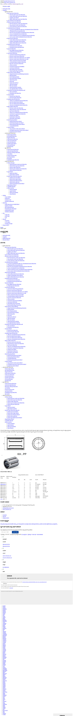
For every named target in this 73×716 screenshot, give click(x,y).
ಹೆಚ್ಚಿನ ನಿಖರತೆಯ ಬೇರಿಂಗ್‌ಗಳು (12, 106)
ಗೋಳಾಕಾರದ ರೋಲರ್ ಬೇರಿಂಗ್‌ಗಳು (13, 44)
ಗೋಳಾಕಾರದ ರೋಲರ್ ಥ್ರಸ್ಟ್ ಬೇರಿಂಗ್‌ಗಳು (17, 47)
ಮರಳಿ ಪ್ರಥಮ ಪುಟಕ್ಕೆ (6, 8)
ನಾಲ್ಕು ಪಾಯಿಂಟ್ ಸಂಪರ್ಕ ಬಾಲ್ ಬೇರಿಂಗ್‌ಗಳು (17, 25)
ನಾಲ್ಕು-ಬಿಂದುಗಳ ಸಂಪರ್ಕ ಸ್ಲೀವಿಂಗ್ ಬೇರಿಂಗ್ (17, 128)
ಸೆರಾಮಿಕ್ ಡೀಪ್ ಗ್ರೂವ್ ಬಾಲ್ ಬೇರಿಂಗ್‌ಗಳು (17, 165)
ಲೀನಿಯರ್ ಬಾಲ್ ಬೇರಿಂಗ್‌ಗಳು (15, 96)
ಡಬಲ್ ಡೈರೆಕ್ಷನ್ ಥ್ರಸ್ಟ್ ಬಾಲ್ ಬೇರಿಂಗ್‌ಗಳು (16, 50)
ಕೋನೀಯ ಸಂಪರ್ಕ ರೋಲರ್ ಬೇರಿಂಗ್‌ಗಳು (17, 56)
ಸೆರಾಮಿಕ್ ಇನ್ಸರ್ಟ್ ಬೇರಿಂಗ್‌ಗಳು (15, 167)
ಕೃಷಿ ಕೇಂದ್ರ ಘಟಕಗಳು (11, 156)
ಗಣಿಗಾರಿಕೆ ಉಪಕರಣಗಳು (9, 211)
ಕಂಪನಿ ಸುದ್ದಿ (7, 216)
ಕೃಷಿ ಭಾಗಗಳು (9, 158)
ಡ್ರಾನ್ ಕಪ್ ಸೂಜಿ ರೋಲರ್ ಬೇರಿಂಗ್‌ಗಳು (16, 63)
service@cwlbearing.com (7, 557)
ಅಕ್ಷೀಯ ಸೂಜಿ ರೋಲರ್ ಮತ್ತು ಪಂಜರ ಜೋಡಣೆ (18, 60)
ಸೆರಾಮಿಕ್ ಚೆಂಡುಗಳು (13, 189)
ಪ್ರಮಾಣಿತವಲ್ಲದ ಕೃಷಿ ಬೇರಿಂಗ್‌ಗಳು (13, 159)
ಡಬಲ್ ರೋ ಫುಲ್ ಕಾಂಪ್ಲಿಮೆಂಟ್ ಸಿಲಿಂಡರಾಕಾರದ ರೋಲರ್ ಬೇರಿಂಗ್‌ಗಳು (22, 32)
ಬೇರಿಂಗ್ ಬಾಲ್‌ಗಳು (8, 422)
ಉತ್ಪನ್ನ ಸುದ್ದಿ (7, 214)
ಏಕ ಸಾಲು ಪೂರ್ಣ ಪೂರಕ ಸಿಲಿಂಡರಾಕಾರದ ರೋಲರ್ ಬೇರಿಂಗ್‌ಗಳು (21, 36)
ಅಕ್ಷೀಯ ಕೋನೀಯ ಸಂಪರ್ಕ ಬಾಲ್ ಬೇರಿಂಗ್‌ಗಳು (18, 109)
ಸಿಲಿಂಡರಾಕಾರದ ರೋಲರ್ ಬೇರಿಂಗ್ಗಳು (11, 262)
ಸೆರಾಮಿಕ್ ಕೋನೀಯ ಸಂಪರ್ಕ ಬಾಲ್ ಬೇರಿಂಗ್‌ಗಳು (18, 164)
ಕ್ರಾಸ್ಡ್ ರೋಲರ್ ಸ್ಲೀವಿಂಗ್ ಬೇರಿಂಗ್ (15, 131)
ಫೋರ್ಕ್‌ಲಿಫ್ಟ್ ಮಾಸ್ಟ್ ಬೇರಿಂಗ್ (12, 119)
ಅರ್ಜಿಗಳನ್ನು (5, 202)
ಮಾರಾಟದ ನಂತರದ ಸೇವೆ (9, 201)
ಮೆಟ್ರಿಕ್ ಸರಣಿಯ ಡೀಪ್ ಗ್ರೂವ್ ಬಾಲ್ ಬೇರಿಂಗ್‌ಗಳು (18, 19)
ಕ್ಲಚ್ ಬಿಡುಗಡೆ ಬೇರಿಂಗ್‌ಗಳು (12, 136)
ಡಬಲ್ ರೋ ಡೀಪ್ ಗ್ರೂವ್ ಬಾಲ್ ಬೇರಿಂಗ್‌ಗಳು (17, 14)
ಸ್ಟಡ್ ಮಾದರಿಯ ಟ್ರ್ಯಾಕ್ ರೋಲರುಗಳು (16, 69)
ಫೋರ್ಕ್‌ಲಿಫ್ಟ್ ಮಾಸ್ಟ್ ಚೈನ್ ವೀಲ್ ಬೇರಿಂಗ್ (17, 122)
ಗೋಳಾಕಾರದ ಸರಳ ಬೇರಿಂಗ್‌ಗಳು (15, 93)
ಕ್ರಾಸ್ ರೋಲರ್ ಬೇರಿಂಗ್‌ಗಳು (14, 110)
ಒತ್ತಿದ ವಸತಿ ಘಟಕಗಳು (13, 84)
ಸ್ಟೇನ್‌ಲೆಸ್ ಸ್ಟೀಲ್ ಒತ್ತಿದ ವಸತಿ (14, 182)
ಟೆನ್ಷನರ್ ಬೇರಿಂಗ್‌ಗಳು (11, 137)
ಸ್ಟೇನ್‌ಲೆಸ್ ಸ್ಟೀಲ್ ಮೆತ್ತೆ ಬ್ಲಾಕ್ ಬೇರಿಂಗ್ (16, 180)
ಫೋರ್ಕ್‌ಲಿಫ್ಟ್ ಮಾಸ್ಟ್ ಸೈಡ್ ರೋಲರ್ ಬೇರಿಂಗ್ (17, 124)
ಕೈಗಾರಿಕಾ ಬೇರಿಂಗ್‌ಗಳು (6, 238)
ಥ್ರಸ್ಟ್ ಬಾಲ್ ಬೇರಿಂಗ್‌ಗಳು (11, 48)
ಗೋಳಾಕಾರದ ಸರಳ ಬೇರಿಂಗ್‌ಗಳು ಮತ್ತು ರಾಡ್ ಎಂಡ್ (16, 90)
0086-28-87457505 (6, 544)
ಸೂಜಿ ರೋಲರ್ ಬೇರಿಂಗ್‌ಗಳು (12, 53)
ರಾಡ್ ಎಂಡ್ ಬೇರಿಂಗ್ (13, 91)
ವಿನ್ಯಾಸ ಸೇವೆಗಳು (8, 196)
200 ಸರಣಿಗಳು (9, 153)
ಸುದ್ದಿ (3, 213)
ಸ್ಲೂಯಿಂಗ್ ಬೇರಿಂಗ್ (10, 127)
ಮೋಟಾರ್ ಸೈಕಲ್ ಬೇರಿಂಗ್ (11, 143)
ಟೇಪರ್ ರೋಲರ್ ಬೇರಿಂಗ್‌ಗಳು (12, 38)
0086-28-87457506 (6, 546)
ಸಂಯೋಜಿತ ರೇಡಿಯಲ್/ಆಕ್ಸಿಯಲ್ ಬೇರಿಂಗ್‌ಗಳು (18, 62)
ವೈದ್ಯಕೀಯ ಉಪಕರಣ (8, 205)
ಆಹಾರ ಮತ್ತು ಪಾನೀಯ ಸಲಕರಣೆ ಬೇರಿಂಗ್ (12, 204)
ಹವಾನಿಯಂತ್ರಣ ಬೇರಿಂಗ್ (11, 134)
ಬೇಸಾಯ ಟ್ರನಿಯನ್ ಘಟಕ (11, 155)
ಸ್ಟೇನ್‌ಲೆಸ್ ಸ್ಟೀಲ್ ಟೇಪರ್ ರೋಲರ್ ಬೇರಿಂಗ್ (17, 183)
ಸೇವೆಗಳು (4, 195)
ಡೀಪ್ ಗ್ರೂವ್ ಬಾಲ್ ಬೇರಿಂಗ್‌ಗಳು (13, 13)
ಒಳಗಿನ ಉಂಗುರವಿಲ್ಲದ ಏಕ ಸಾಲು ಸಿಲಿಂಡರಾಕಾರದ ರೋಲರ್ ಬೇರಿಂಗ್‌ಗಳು (22, 35)
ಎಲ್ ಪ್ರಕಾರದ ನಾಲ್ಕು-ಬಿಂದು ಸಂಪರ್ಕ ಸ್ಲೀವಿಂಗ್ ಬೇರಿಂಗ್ (19, 130)
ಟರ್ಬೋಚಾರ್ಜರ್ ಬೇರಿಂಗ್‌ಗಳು (12, 139)
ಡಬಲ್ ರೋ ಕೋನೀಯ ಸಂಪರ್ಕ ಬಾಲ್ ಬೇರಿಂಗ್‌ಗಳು (18, 23)
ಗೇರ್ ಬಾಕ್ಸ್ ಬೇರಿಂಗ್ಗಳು (11, 145)
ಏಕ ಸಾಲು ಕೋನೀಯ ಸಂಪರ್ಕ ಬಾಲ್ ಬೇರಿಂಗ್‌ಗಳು (18, 26)
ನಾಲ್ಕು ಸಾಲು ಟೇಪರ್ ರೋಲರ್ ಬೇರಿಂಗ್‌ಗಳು (17, 103)
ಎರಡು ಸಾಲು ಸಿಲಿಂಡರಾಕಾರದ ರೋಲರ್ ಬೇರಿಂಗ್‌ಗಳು (19, 100)
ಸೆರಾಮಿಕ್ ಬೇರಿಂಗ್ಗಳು (10, 162)
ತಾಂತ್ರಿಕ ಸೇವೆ (7, 198)
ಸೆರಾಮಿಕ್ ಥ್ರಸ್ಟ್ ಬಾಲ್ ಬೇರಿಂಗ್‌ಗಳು (16, 170)
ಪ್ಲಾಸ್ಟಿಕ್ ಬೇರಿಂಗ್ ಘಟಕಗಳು (14, 174)
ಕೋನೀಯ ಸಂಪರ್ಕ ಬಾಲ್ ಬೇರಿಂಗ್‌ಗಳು (14, 22)
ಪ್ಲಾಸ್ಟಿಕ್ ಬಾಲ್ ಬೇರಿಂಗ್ (13, 173)
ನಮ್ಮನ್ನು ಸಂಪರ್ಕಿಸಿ (6, 225)
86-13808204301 (6, 567)
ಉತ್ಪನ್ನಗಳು (5, 10)
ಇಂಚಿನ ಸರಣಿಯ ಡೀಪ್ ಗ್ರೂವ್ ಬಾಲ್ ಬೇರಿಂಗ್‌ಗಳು (18, 16)
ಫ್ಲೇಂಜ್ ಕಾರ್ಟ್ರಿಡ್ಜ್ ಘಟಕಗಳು (14, 76)
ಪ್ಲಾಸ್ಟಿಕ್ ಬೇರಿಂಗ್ (10, 171)
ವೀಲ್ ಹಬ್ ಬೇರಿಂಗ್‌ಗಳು (11, 142)
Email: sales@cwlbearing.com (9, 2)
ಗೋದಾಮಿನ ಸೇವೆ (8, 199)
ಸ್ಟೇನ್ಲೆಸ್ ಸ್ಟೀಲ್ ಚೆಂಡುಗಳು (14, 192)
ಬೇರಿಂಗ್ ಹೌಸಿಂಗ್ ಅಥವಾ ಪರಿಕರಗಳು (13, 72)
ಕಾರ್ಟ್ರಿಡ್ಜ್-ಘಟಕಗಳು (13, 75)
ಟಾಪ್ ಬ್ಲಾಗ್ (34, 534)
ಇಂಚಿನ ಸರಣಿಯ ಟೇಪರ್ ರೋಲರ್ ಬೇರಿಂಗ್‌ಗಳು (18, 39)
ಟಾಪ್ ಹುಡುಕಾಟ (40, 534)
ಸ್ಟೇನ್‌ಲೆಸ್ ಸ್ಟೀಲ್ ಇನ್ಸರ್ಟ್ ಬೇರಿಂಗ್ (15, 179)
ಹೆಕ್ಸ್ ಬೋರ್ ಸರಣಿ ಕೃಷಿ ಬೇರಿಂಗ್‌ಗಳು (13, 152)
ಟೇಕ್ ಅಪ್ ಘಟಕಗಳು (13, 85)
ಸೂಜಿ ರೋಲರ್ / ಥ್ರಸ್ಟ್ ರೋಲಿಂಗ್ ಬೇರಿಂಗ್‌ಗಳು (18, 113)
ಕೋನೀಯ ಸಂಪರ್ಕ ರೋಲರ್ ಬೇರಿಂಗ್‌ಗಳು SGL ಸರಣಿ (19, 59)
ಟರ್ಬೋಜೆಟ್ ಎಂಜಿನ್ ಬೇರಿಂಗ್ (15, 118)
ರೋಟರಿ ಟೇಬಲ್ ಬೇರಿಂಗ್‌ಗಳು (15, 116)
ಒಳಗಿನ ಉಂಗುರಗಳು (13, 65)
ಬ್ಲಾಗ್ (6, 217)
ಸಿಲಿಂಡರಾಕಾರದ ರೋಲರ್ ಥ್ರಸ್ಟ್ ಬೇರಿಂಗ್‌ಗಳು (17, 30)
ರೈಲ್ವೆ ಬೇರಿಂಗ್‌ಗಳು (10, 146)
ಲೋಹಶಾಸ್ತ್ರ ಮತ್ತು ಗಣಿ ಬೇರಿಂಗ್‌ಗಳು (13, 99)
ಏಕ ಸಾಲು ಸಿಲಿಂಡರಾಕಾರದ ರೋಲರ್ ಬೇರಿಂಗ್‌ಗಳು (18, 33)
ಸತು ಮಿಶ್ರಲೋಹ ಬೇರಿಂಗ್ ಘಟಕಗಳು (16, 88)
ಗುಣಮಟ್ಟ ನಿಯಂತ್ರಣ (8, 223)
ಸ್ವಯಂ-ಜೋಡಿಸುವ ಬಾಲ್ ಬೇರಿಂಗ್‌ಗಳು (14, 20)
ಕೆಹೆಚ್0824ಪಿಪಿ (3, 484)
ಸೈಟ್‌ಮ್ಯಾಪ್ (30, 534)
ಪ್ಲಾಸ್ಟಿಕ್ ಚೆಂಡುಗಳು (13, 190)
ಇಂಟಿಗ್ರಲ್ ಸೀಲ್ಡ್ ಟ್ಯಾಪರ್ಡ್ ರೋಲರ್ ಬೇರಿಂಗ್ (17, 41)
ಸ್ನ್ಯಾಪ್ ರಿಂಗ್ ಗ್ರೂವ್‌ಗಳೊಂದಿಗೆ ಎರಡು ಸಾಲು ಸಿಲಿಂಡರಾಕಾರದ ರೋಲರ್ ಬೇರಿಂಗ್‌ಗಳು (24, 29)
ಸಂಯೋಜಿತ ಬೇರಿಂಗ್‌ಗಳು (14, 125)
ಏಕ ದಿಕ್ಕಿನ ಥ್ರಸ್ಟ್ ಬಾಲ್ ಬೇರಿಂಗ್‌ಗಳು (16, 51)
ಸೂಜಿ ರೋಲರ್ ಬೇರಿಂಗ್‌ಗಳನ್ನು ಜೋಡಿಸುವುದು (17, 54)
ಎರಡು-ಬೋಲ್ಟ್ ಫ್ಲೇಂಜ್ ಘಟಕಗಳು (15, 87)
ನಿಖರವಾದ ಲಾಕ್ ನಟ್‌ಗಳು (14, 115)
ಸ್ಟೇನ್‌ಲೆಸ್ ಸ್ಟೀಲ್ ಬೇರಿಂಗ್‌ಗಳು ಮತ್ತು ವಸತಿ (14, 176)
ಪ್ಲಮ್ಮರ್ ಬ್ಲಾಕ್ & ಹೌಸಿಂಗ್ (14, 82)
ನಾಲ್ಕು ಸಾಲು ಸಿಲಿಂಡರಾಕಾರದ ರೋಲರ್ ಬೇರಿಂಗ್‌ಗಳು (18, 105)
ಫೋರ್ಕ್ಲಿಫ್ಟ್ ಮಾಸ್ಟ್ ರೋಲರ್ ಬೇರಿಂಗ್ (16, 121)
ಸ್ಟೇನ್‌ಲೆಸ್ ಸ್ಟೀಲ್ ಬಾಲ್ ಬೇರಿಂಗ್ (15, 177)
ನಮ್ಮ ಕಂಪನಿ (7, 220)
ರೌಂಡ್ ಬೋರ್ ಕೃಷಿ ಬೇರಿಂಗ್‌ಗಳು (13, 149)
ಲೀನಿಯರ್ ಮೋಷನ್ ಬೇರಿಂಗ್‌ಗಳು (15, 97)
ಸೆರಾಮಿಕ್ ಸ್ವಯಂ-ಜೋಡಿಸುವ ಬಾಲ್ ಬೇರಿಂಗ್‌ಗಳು (18, 168)
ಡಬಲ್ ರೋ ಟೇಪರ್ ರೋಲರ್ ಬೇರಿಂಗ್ (16, 102)
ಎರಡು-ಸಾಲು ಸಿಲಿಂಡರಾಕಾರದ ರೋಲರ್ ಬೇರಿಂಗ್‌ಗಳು (19, 112)
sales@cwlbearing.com (7, 509)
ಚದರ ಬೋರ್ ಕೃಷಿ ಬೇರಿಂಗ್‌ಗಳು (12, 150)
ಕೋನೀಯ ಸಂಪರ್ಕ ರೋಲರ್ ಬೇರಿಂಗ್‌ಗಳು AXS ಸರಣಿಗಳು (20, 57)
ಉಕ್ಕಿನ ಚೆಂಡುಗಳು (13, 193)
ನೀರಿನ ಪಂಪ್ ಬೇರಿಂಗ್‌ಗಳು (12, 140)
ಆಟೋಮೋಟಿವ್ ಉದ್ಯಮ (9, 210)
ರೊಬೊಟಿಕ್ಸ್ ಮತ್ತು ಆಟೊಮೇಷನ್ (10, 208)
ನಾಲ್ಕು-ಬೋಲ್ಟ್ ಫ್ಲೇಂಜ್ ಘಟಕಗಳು (15, 78)
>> (2, 499)
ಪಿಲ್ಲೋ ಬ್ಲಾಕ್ (12, 81)
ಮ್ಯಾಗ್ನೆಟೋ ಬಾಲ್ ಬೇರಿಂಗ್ (14, 17)
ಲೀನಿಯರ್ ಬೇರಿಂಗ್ (10, 94)
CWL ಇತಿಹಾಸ (7, 222)
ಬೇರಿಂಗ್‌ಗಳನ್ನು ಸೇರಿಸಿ (13, 79)
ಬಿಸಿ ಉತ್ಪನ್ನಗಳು (24, 534)
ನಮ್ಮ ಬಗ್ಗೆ (4, 219)
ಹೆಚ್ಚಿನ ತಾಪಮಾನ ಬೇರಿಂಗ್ (11, 185)
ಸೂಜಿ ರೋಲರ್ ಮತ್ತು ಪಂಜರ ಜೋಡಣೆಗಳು (17, 66)
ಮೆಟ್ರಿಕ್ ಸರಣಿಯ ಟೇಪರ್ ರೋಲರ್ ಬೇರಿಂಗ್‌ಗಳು (18, 42)
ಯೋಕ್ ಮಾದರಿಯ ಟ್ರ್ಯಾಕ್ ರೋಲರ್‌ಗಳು (16, 70)
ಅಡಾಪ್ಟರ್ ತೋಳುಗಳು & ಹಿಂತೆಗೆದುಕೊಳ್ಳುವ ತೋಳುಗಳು (19, 73)
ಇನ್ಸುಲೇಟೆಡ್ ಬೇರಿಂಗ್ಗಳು (11, 186)
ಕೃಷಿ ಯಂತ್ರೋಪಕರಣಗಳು (9, 207)
